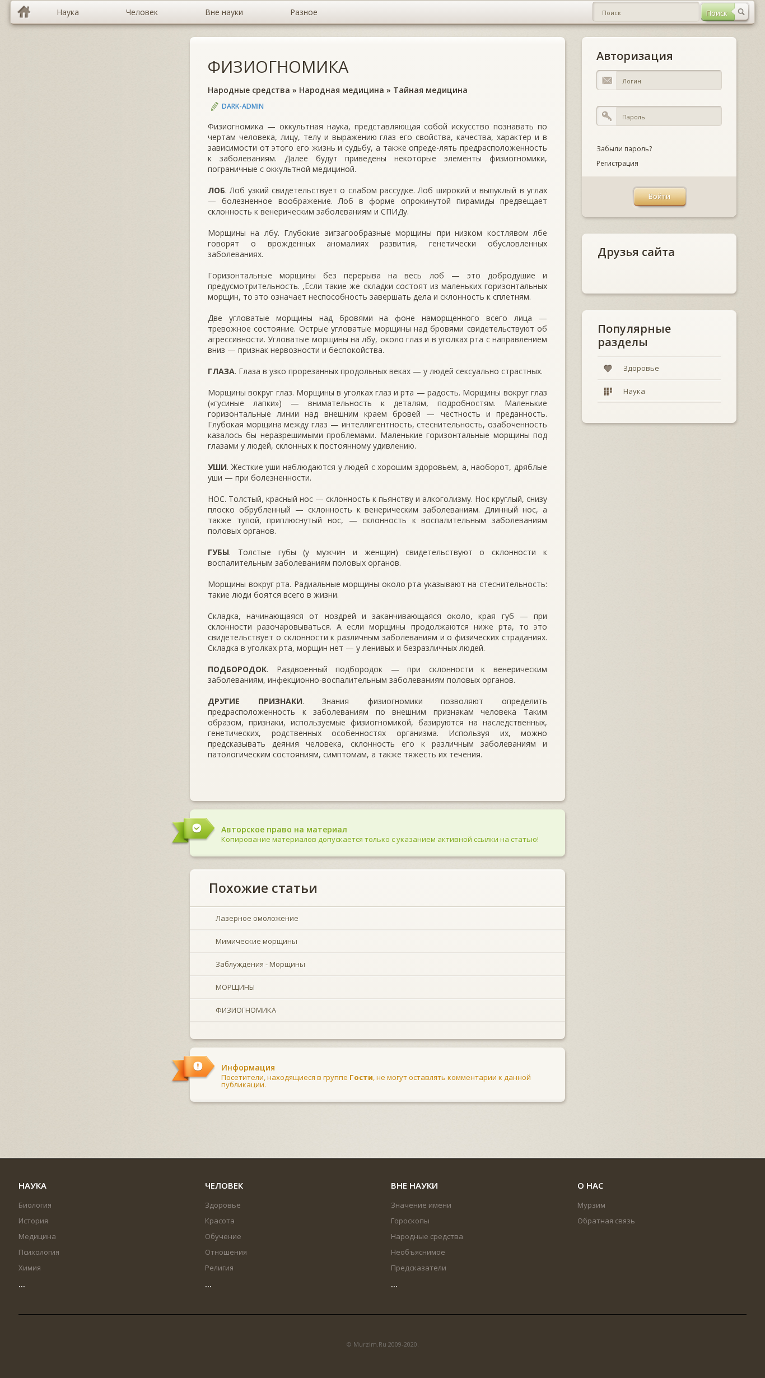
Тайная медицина (430, 90)
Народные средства (249, 90)
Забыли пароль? (624, 148)
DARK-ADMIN (243, 106)
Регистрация (617, 163)
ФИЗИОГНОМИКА (278, 66)
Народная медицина (341, 90)
